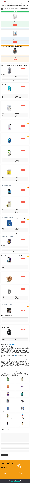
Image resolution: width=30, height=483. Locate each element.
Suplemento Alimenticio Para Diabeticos (22, 418)
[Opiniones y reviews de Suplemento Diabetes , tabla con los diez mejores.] (22, 379)
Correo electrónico (3, 446)
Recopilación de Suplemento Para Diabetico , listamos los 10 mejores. (7, 418)
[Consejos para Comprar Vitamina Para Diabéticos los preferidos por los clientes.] (22, 386)
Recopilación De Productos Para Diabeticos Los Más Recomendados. (22, 404)
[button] (28, 1)
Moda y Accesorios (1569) (20, 473)
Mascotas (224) (18, 472)
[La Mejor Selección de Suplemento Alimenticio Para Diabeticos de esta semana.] (22, 416)
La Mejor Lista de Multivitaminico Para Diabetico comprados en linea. (7, 426)
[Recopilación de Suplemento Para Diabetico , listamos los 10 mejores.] (8, 416)
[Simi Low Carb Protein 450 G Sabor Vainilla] (9, 241)
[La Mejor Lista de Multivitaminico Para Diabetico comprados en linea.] (8, 423)
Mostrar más (15, 80)
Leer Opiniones (15, 59)
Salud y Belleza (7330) (19, 475)
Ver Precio (23, 68)
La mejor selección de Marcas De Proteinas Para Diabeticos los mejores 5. (7, 411)
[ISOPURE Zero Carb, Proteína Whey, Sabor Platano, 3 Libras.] (9, 291)
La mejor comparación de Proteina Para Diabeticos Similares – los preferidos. (7, 404)
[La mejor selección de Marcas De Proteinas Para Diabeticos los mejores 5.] (8, 408)
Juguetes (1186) (3, 476)
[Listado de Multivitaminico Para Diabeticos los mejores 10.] (8, 386)
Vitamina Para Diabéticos (22, 389)
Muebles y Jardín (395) (19, 474)
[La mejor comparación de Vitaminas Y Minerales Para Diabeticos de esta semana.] (22, 423)
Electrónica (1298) (4, 473)
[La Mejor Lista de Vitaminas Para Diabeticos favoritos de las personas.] (8, 394)
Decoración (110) (19, 467)
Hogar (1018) (3, 475)
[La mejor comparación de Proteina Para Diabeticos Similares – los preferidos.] (8, 401)
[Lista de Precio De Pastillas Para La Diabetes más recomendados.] (22, 394)
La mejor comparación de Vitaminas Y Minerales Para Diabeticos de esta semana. (22, 426)
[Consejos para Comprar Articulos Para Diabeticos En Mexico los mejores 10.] (22, 408)
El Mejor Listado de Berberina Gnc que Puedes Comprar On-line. (7, 382)
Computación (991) (19, 466)
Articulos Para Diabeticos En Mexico (22, 411)
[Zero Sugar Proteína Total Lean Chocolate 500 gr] (15, 36)
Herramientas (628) (4, 474)
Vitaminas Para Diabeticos (8, 396)
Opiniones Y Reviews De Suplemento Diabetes (22, 381)
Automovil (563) (18, 464)
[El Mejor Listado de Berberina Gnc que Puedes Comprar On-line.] (8, 379)
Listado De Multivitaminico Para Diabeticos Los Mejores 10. (7, 389)
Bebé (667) (18, 465)
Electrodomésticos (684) (4, 472)
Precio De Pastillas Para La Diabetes (22, 396)
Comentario (2, 432)
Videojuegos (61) (19, 476)
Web (1, 449)
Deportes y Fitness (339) (19, 468)
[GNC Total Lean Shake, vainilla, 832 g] (9, 89)
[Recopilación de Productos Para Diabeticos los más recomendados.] (22, 401)
